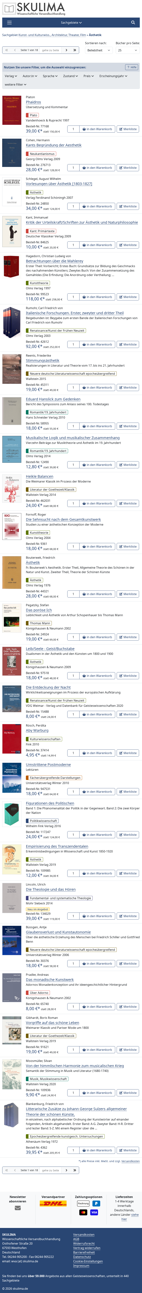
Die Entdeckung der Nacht (48, 687)
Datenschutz (82, 1257)
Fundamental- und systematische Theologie (60, 898)
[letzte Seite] (74, 50)
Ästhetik (35, 192)
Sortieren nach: (95, 43)
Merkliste (130, 129)
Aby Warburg (37, 730)
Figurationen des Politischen (50, 803)
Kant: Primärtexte (42, 231)
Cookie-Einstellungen (88, 1261)
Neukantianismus (42, 154)
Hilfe (133, 67)
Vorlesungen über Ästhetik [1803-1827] (59, 183)
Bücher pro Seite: (128, 43)
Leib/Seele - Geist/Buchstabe (50, 648)
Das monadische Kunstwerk (50, 979)
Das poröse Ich (39, 609)
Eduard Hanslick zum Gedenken (53, 399)
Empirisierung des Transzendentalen (57, 846)
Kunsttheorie (39, 283)
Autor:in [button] (29, 76)
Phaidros (33, 101)
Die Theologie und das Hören (51, 889)
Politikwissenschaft (43, 821)
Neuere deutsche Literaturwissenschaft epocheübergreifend (72, 374)
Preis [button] (87, 76)
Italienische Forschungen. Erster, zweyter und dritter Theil (75, 312)
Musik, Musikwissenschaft (48, 1079)
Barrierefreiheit (84, 1252)
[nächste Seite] (66, 50)
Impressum (81, 1266)
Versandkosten (130, 1161)
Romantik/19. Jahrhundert (48, 412)
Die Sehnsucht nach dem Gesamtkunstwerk (63, 519)
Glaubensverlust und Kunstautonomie (58, 932)
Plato (33, 115)
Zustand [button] (69, 76)
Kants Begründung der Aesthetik (54, 145)
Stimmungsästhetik (42, 360)
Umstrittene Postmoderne (48, 764)
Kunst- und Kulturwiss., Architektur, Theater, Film (52, 35)
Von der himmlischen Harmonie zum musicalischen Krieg (75, 1065)
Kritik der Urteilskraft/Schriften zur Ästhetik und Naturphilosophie (82, 222)
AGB (76, 1239)
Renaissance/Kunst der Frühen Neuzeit (57, 331)
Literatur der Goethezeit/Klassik (52, 490)
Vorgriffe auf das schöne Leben (52, 1022)
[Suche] (133, 22)
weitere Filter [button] (14, 84)
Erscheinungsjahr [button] (112, 76)
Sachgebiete (70, 23)
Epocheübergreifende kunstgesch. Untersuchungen (66, 1136)
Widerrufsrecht (84, 1243)
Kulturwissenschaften (45, 739)
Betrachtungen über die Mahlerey (54, 260)
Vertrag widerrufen (86, 1248)
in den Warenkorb (99, 129)
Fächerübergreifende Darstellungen (55, 778)
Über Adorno (39, 993)
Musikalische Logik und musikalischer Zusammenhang (73, 437)
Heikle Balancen (39, 476)
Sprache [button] (49, 76)
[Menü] (9, 22)
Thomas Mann (40, 623)
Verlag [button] (10, 76)
